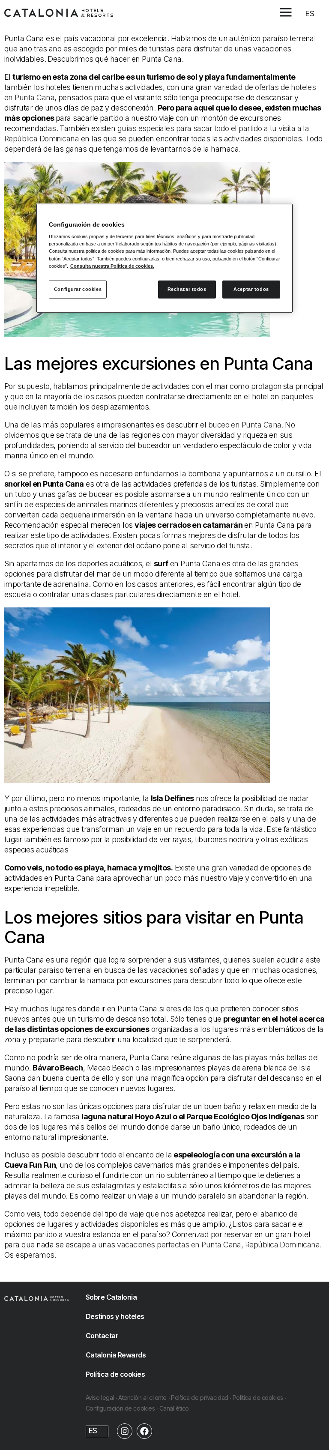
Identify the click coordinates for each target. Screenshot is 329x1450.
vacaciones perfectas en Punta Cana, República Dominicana (218, 1244)
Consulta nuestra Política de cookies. (112, 265)
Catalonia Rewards (116, 1355)
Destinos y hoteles (115, 1316)
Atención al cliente (142, 1397)
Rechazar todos (186, 288)
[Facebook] (144, 1431)
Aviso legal (100, 1397)
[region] (164, 258)
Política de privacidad (199, 1397)
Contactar (102, 1335)
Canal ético (174, 1408)
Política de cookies (115, 1374)
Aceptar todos (251, 288)
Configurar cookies (78, 288)
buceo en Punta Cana (244, 424)
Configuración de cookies (120, 1408)
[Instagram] (124, 1431)
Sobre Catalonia (111, 1297)
